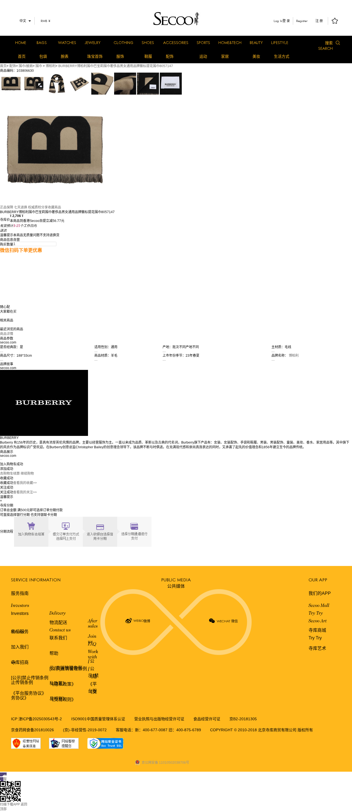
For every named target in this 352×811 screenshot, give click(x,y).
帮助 (54, 653)
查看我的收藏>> (25, 483)
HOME (20, 42)
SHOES (148, 42)
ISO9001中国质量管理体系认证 (98, 719)
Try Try (316, 613)
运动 (203, 56)
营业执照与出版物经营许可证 (159, 719)
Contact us (60, 630)
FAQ (92, 644)
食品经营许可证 (206, 719)
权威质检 (34, 207)
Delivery (58, 613)
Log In (278, 21)
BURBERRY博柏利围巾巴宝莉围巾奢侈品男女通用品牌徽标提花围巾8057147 (115, 66)
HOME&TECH (229, 42)
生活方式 (281, 56)
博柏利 (51, 66)
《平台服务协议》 (28, 693)
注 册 (319, 21)
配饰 (170, 56)
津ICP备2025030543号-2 (40, 719)
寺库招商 (20, 662)
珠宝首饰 (95, 56)
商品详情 (6, 334)
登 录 (286, 21)
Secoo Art (318, 621)
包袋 (43, 56)
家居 (225, 56)
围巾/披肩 (26, 66)
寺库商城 (317, 630)
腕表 (64, 56)
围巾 (38, 66)
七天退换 (20, 207)
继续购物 (27, 473)
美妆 (256, 56)
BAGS (42, 42)
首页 (22, 56)
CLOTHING (123, 42)
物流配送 (58, 622)
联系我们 (58, 638)
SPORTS (203, 42)
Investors (20, 606)
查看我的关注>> (25, 492)
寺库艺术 (317, 648)
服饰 (120, 56)
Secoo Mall (319, 606)
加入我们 (20, 647)
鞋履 (148, 56)
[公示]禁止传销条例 (29, 677)
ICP (14, 719)
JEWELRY (92, 42)
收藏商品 (54, 207)
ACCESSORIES (175, 42)
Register (302, 21)
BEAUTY (256, 42)
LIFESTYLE (279, 42)
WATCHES (67, 42)
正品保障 (6, 207)
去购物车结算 (10, 473)
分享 (44, 207)
